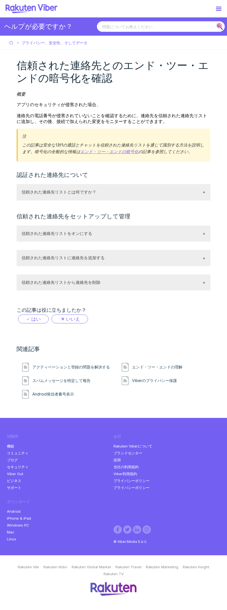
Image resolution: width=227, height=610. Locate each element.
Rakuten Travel (128, 567)
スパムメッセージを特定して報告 (61, 380)
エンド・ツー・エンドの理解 (157, 367)
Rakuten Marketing (162, 567)
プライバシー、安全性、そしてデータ (54, 42)
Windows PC (18, 525)
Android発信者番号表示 (53, 394)
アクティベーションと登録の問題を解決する (71, 367)
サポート (14, 487)
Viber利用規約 (125, 474)
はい (36, 319)
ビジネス (14, 480)
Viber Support (11, 43)
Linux (11, 539)
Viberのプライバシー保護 (154, 380)
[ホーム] (32, 11)
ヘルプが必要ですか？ (38, 26)
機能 (10, 446)
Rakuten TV (114, 574)
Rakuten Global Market (91, 567)
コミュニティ (18, 453)
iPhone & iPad (19, 518)
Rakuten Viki (28, 567)
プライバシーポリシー (131, 480)
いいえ (73, 319)
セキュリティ (18, 467)
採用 (117, 460)
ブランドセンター (128, 453)
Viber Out (15, 474)
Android (13, 511)
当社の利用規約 (126, 467)
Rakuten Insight (196, 567)
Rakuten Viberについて (133, 446)
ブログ (12, 460)
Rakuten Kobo (55, 567)
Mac (10, 532)
